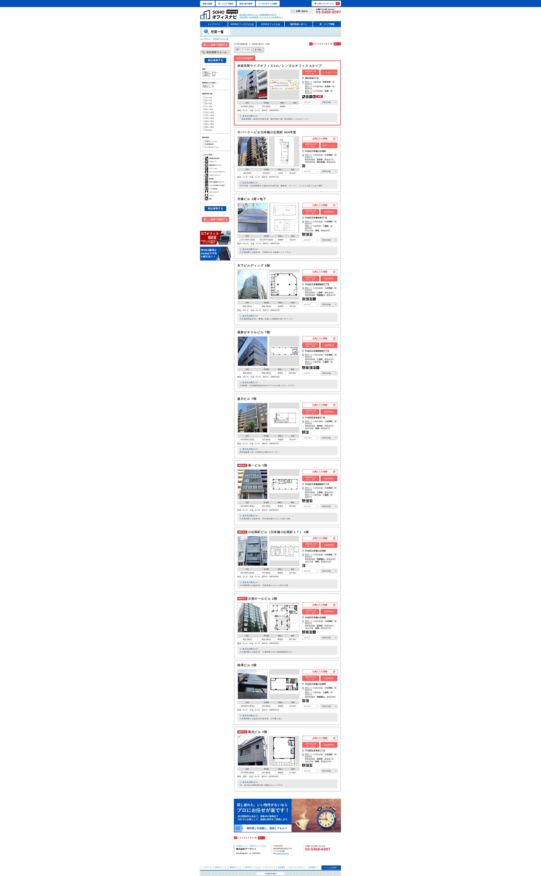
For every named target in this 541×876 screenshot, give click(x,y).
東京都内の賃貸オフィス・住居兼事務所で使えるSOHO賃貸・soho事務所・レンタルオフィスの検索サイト (261, 16)
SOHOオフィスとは (270, 24)
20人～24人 (209, 121)
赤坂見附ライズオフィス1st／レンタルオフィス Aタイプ (279, 65)
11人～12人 (209, 112)
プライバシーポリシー (297, 867)
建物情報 (307, 102)
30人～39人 (209, 127)
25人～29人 (209, 124)
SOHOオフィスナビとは (242, 24)
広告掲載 (312, 867)
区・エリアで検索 (225, 4)
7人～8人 (208, 106)
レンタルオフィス (212, 147)
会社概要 (281, 867)
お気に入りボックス (327, 3)
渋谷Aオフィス (220, 867)
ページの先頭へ (331, 867)
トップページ (214, 24)
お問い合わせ (302, 11)
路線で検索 (207, 4)
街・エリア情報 (327, 24)
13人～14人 (209, 115)
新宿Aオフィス (235, 867)
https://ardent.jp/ (283, 854)
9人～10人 (209, 109)
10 (331, 44)
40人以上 (208, 130)
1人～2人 (208, 98)
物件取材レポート (298, 24)
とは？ (252, 867)
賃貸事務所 (209, 144)
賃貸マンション (211, 141)
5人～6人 (208, 103)
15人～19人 (209, 118)
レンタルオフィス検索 (268, 4)
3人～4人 (208, 100)
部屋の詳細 (326, 102)
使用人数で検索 (245, 4)
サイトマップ (270, 867)
